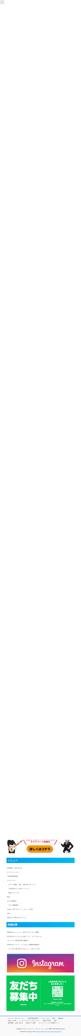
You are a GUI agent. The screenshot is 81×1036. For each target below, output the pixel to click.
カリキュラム (11, 880)
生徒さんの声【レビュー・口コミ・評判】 (20, 909)
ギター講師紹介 (12, 901)
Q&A (8, 913)
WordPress (29, 1031)
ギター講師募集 (13, 905)
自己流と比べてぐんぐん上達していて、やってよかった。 (25, 936)
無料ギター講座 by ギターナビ (16, 917)
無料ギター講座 (31, 1023)
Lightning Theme (39, 1031)
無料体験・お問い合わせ (14, 868)
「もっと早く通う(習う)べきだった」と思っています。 (24, 949)
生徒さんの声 (12, 1020)
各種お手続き (47, 1020)
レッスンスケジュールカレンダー (29, 1020)
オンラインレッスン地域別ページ (49, 1023)
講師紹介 (61, 1018)
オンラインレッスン (13, 872)
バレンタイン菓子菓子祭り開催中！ (18, 940)
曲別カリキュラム (14, 893)
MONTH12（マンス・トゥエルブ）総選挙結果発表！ (23, 944)
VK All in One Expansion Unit (53, 1031)
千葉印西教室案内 (12, 876)
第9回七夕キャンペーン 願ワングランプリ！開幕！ (23, 932)
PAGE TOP (77, 1003)
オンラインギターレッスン (16, 1018)
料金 (8, 897)
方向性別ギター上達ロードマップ (18, 888)
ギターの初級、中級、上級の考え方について (22, 884)
